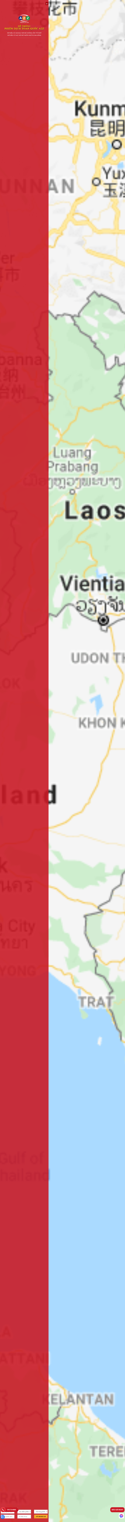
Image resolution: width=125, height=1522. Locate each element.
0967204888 (11, 1510)
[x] (47, 3)
